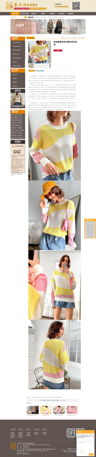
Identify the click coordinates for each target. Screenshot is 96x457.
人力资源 (44, 429)
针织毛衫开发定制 (24, 13)
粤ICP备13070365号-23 (69, 451)
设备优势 (36, 434)
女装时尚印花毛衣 (58, 397)
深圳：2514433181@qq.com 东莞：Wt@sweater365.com (16, 170)
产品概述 (31, 70)
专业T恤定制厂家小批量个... (17, 135)
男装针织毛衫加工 (17, 46)
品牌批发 (15, 78)
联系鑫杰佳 (71, 13)
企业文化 (12, 434)
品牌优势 (36, 432)
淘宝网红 (37, 17)
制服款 (49, 17)
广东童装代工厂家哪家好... (16, 122)
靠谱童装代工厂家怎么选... (16, 132)
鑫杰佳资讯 (61, 13)
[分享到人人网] (43, 70)
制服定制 (15, 82)
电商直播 (15, 74)
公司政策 (44, 432)
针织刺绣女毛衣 (49, 397)
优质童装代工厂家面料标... (16, 127)
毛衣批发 (20, 429)
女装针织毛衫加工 (17, 42)
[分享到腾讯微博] (41, 70)
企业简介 (12, 432)
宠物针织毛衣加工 (17, 65)
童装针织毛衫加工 (17, 50)
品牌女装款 (61, 17)
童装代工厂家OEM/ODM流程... (17, 130)
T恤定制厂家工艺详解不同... (17, 137)
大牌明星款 (43, 17)
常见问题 (28, 435)
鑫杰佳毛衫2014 (26, 453)
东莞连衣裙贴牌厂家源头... (16, 115)
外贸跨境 (15, 86)
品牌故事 (12, 437)
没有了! (64, 400)
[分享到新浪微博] (39, 70)
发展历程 (12, 435)
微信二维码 (75, 10)
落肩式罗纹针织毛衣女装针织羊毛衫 (50, 400)
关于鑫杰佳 (13, 429)
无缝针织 (15, 62)
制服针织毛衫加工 (17, 58)
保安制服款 (54, 17)
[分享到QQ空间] (37, 70)
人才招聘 (44, 434)
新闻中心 (28, 429)
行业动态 (28, 434)
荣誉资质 (52, 13)
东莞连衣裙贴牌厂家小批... (16, 117)
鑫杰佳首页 (15, 13)
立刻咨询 (58, 50)
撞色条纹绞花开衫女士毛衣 (38, 397)
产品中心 (70, 37)
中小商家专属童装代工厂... (16, 125)
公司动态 (28, 432)
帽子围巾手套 (16, 54)
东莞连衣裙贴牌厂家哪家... (16, 120)
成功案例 (43, 13)
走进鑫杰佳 (33, 13)
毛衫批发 (74, 37)
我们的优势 (36, 429)
